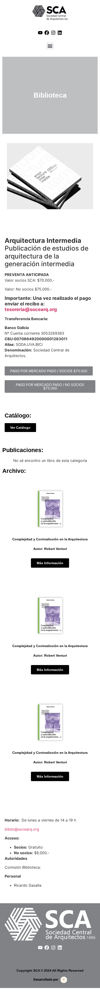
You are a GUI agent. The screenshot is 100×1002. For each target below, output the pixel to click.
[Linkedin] (59, 32)
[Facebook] (46, 32)
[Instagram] (53, 32)
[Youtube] (40, 32)
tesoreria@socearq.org (31, 309)
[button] (50, 46)
